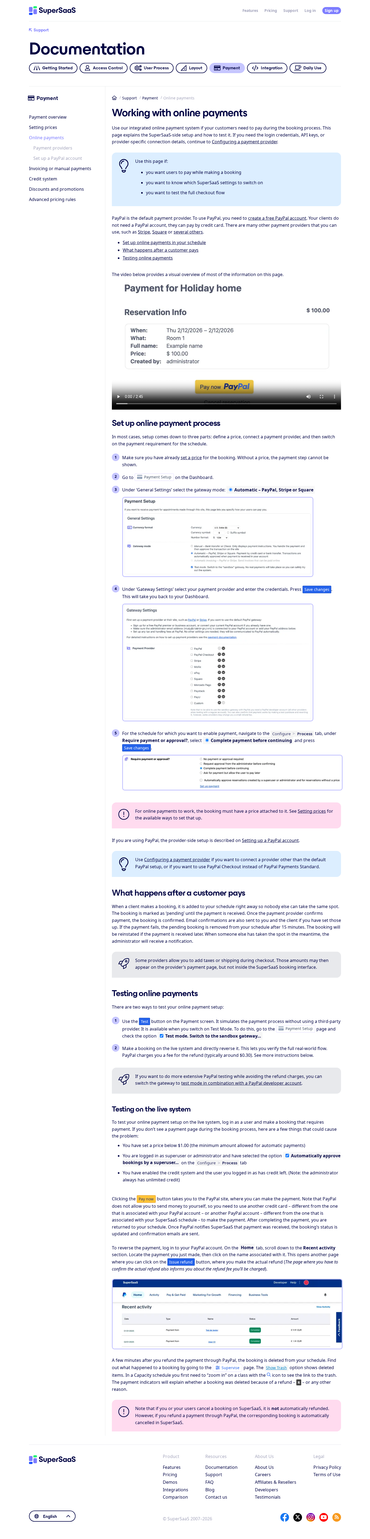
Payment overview (48, 117)
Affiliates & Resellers (275, 1482)
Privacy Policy (327, 1467)
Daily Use (312, 68)
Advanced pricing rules (52, 199)
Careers (263, 1475)
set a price (191, 458)
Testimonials (268, 1497)
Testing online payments (148, 258)
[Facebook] (284, 1517)
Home (114, 98)
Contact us (216, 1497)
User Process (156, 68)
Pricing (270, 10)
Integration (272, 68)
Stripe (144, 232)
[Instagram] (310, 1517)
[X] (297, 1517)
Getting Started (57, 68)
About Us (264, 1467)
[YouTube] (323, 1517)
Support (290, 10)
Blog (210, 1490)
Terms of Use (326, 1475)
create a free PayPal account (277, 218)
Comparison (175, 1497)
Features (250, 10)
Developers (266, 1490)
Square (159, 232)
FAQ (209, 1482)
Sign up (331, 10)
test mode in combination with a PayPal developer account (241, 1083)
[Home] (52, 10)
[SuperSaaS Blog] (336, 1517)
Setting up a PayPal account (270, 840)
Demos (170, 1482)
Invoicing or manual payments (60, 168)
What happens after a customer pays (161, 250)
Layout (195, 68)
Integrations (175, 1490)
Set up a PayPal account (57, 158)
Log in (310, 10)
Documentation (221, 1467)
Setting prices (43, 127)
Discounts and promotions (56, 189)
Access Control (108, 68)
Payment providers (52, 148)
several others (188, 232)
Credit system (43, 179)
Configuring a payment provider (244, 142)
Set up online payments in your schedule (164, 242)
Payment (150, 98)
